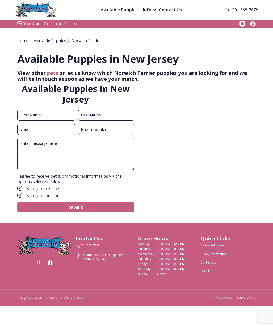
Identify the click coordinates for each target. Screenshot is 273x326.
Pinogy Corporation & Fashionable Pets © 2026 (50, 298)
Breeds (206, 271)
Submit (76, 207)
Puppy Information (214, 254)
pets (52, 72)
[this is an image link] (44, 244)
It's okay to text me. (41, 188)
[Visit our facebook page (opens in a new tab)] (50, 262)
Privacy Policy (222, 298)
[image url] (36, 9)
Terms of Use (246, 298)
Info (147, 10)
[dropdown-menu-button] (154, 9)
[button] (242, 23)
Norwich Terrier (86, 40)
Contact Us (170, 10)
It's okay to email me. (42, 195)
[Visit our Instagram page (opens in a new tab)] (38, 262)
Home (22, 40)
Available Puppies (119, 10)
